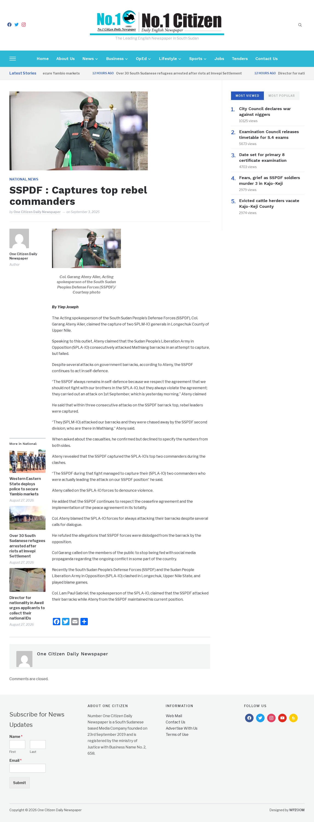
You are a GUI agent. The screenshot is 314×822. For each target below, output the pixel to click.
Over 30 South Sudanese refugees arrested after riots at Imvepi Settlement (168, 73)
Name (16, 736)
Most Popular (281, 95)
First (12, 752)
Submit (19, 783)
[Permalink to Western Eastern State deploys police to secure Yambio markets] (27, 461)
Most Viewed (247, 95)
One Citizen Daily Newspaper (37, 212)
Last (33, 752)
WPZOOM (297, 810)
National (18, 179)
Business (115, 58)
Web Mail (174, 716)
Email (15, 760)
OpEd (141, 58)
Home (43, 58)
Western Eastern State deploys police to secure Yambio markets (25, 486)
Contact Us (266, 58)
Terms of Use (177, 734)
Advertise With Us (181, 728)
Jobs (219, 58)
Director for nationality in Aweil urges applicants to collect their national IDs (27, 608)
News (88, 58)
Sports (195, 58)
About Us (65, 58)
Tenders (240, 58)
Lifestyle (168, 58)
